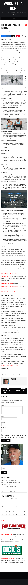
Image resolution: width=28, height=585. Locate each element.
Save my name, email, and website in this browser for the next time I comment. (13, 436)
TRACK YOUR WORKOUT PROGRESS (21, 389)
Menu (14, 18)
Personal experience (18, 374)
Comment (4, 405)
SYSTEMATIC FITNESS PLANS (8, 491)
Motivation (11, 374)
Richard (17, 31)
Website (3, 428)
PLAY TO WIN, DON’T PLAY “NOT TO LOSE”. (11, 489)
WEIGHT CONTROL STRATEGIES (9, 480)
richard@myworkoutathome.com (9, 365)
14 (17, 508)
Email (3, 422)
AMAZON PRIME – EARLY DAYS (8, 486)
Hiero (11, 582)
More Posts (14, 381)
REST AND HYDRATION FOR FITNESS (6, 390)
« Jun (2, 520)
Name (3, 416)
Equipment (5, 374)
